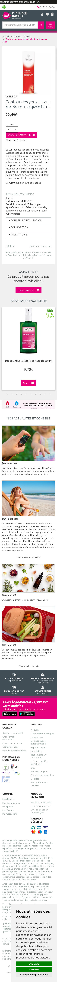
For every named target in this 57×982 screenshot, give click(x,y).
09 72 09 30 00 (42, 692)
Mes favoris (8, 810)
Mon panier (7, 807)
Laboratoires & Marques (42, 734)
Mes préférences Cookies (39, 785)
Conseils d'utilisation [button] (26, 221)
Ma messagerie (9, 814)
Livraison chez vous (41, 806)
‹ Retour (10, 246)
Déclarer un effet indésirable (39, 763)
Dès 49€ (42, 680)
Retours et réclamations (14, 751)
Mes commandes (11, 803)
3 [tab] (16, 394)
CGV (33, 768)
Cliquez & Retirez (14, 679)
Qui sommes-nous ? (12, 733)
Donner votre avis (27, 290)
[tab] (28, 220)
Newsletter (36, 751)
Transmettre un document (38, 757)
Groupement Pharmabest (8, 739)
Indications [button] (19, 235)
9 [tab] (45, 394)
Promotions (37, 737)
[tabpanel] (28, 348)
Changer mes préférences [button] (34, 974)
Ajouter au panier (20, 135)
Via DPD (14, 692)
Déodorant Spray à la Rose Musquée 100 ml (28, 361)
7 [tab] (35, 394)
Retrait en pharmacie (41, 802)
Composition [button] (19, 228)
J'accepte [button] (34, 964)
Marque (16, 36)
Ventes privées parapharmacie (38, 743)
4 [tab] (21, 394)
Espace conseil (38, 748)
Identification (8, 799)
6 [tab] (30, 394)
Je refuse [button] (34, 969)
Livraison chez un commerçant (39, 812)
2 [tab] (11, 394)
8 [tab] (40, 394)
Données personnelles (42, 775)
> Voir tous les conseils (28, 666)
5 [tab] (26, 394)
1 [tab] (7, 394)
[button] (12, 129)
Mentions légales (39, 772)
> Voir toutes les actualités (28, 557)
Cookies (35, 779)
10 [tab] (49, 394)
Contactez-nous (10, 747)
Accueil (5, 36)
